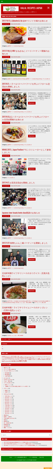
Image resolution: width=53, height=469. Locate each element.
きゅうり (9, 356)
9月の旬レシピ (8, 404)
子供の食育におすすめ (9, 418)
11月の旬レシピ (8, 405)
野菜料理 (6, 424)
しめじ (21, 356)
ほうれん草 (16, 359)
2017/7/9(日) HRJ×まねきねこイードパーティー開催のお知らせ (26, 52)
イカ (37, 356)
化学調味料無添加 (8, 357)
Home (10, 457)
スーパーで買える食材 (9, 369)
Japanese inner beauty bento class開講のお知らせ (21, 212)
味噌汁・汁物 (7, 416)
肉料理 (30, 302)
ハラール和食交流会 (33, 457)
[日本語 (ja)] (3, 346)
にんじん (30, 356)
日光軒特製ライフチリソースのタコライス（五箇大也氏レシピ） (25, 274)
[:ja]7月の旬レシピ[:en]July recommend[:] (16, 301)
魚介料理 (6, 426)
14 (9, 339)
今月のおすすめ (7, 394)
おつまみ (6, 378)
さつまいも (15, 356)
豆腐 (21, 358)
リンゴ (3, 357)
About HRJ (41, 457)
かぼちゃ (4, 356)
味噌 (40, 359)
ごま (41, 357)
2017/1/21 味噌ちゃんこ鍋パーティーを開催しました (25, 242)
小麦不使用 (7, 376)
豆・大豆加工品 (7, 423)
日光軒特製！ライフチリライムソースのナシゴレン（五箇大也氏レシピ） (25, 309)
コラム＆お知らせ (46, 78)
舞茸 (8, 361)
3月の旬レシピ (8, 411)
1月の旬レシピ (18, 302)
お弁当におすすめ (8, 379)
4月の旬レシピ (8, 413)
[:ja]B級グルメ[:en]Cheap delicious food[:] (16, 78)
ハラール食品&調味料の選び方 (20, 457)
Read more (32, 39)
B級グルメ (6, 367)
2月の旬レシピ (8, 410)
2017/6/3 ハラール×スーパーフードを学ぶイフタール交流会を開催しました (26, 85)
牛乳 (15, 357)
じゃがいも (25, 356)
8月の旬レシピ (8, 402)
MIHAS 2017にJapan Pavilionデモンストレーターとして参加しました (26, 151)
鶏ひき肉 (44, 302)
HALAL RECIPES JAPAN (31, 8)
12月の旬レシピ (8, 407)
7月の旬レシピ (8, 400)
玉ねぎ (18, 358)
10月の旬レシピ (8, 396)
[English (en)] (3, 348)
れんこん (34, 356)
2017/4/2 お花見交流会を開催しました (18, 182)
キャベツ (42, 356)
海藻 (5, 419)
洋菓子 (6, 392)
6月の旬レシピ (8, 399)
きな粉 (32, 357)
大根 (43, 359)
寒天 (13, 357)
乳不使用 (7, 373)
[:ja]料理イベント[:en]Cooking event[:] (15, 46)
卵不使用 (7, 374)
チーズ (36, 302)
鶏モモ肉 (29, 358)
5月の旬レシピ (8, 397)
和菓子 (6, 390)
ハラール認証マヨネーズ (31, 359)
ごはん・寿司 (25, 302)
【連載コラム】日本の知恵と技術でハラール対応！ (17, 386)
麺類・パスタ (7, 427)
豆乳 (10, 361)
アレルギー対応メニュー (9, 371)
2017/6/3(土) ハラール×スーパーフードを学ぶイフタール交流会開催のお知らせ (25, 118)
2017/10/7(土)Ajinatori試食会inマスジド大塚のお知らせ (25, 20)
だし (7, 359)
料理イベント (8, 384)
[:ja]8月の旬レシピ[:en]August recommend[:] (34, 301)
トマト (39, 302)
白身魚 (6, 361)
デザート (6, 388)
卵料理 (5, 415)
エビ (39, 356)
